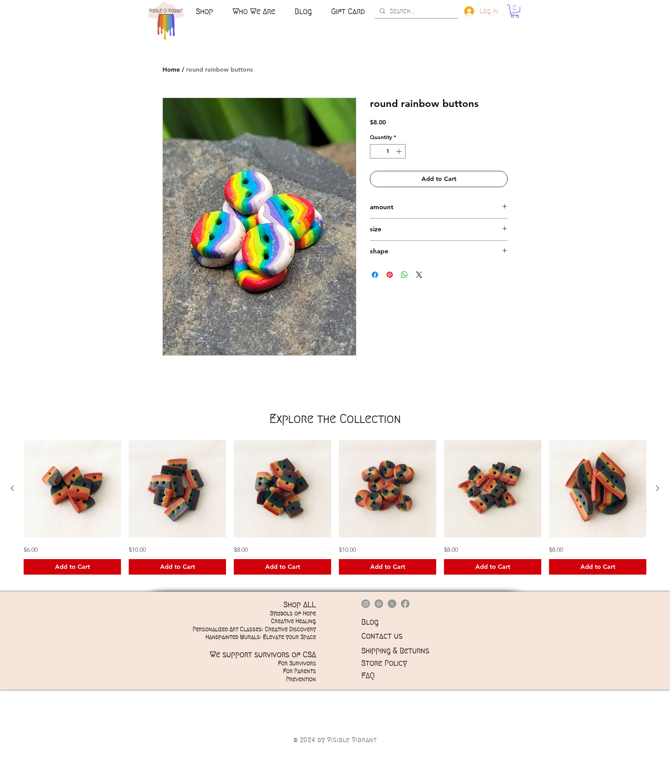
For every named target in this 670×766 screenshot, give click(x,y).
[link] (515, 11)
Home (171, 69)
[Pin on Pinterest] (389, 274)
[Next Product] (657, 488)
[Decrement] (376, 151)
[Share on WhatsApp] (404, 274)
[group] (335, 507)
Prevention (301, 679)
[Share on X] (419, 274)
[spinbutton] (388, 151)
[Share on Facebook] (375, 274)
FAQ (368, 675)
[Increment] (399, 151)
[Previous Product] (12, 488)
